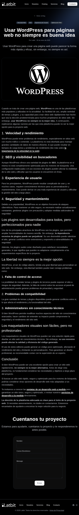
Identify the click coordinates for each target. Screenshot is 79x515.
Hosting (44, 4)
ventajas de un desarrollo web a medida (46, 389)
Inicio (27, 4)
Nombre (19, 441)
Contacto (72, 4)
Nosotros (35, 4)
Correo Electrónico (23, 451)
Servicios (54, 4)
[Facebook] (73, 505)
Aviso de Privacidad (56, 510)
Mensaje (20, 461)
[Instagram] (76, 505)
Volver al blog (40, 16)
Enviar (39, 483)
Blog (62, 4)
